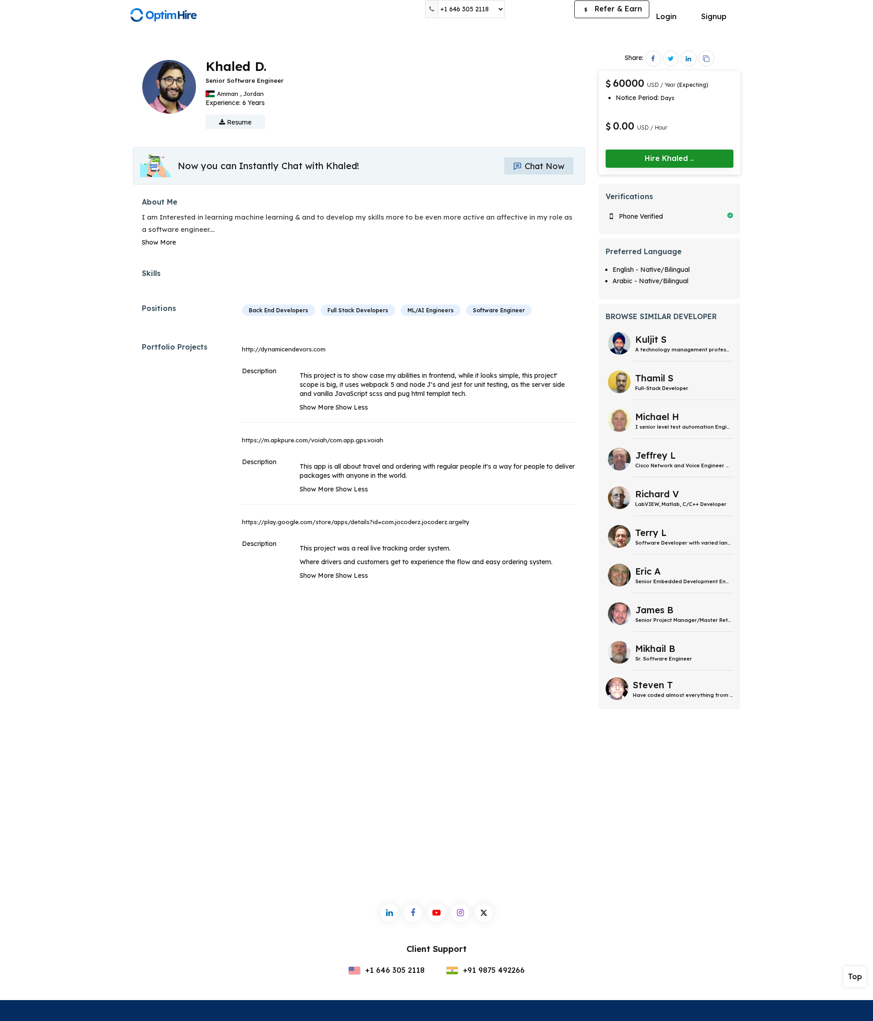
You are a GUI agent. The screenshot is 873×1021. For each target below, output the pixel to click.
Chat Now (543, 166)
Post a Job (539, 9)
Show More (159, 242)
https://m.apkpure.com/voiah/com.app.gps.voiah (312, 440)
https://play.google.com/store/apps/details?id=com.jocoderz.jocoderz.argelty (356, 522)
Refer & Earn (613, 8)
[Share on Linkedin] (689, 58)
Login (666, 16)
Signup (714, 16)
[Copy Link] (706, 58)
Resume (238, 122)
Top (855, 976)
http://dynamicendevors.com (284, 349)
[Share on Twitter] (671, 58)
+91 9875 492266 (493, 970)
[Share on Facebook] (653, 58)
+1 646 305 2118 (394, 970)
